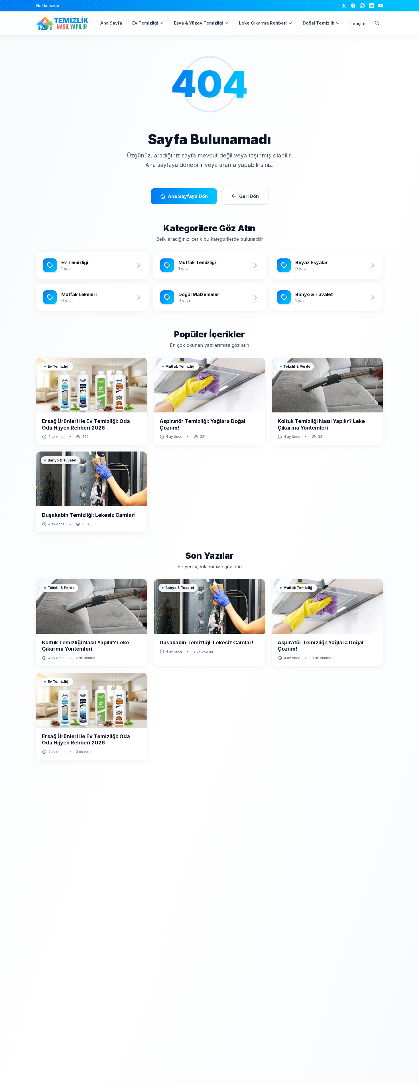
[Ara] (377, 23)
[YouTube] (380, 5)
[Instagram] (362, 5)
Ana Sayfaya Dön (188, 196)
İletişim (357, 23)
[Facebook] (353, 5)
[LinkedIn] (371, 5)
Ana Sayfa (111, 23)
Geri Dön (249, 196)
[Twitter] (344, 5)
